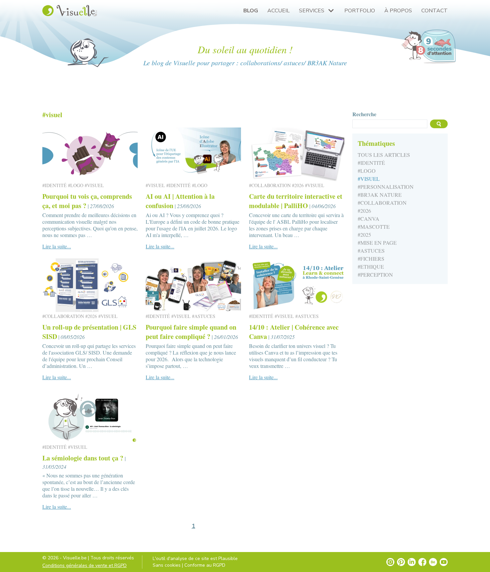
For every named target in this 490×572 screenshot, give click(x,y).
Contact (434, 10)
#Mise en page (377, 242)
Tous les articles (384, 154)
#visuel (369, 178)
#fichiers (371, 258)
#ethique (371, 266)
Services (311, 10)
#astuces (371, 250)
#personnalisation (386, 186)
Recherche (364, 114)
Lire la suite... (56, 246)
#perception (375, 274)
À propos (398, 10)
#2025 (364, 234)
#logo (367, 170)
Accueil (278, 10)
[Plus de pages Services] (331, 10)
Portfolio (359, 10)
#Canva (368, 218)
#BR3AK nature (380, 194)
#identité (371, 162)
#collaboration (382, 202)
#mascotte (374, 226)
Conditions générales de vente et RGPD (84, 565)
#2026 (364, 210)
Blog (250, 10)
